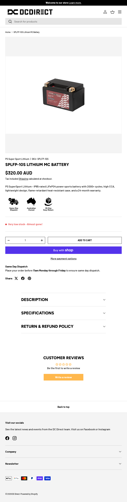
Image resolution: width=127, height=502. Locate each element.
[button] (112, 12)
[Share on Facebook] (23, 278)
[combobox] (63, 21)
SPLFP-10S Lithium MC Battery (27, 32)
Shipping (23, 178)
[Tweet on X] (16, 278)
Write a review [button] (63, 377)
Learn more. (75, 2)
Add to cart (85, 240)
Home (7, 32)
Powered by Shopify (29, 494)
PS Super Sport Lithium (17, 159)
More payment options (64, 258)
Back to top (63, 406)
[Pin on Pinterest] (29, 278)
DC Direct (16, 494)
